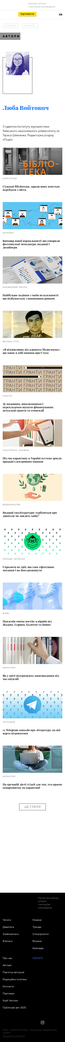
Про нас (7, 958)
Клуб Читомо (10, 1000)
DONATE (37, 958)
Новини (37, 920)
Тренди (36, 927)
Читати (7, 920)
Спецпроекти (40, 934)
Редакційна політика (15, 979)
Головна (10, 26)
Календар (38, 948)
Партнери (8, 993)
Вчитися (7, 941)
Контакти (8, 986)
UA (60, 14)
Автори (30, 26)
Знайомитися (11, 934)
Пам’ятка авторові (13, 972)
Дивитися (8, 927)
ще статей (32, 807)
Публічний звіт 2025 (14, 1007)
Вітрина (37, 941)
